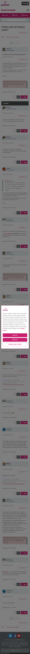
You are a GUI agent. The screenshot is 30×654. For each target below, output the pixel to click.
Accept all (15, 335)
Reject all (15, 339)
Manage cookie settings (15, 344)
